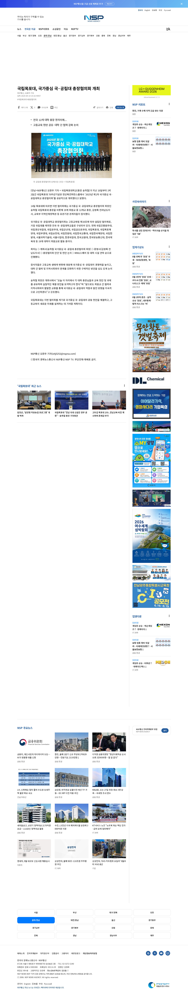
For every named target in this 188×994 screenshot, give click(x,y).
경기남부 (36, 927)
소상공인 (56, 29)
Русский (167, 10)
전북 (36, 935)
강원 (113, 927)
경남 (74, 935)
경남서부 (113, 935)
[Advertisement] (94, 61)
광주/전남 (36, 920)
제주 (152, 935)
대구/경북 (113, 912)
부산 (74, 912)
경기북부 (74, 927)
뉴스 (19, 29)
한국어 (140, 10)
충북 (152, 927)
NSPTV (74, 29)
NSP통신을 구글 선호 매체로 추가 (88, 3)
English (147, 10)
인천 (152, 912)
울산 (113, 920)
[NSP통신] (94, 18)
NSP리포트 (44, 29)
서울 (36, 912)
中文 (160, 10)
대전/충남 (75, 920)
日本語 (154, 10)
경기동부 (152, 920)
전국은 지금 (30, 29)
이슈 (66, 29)
